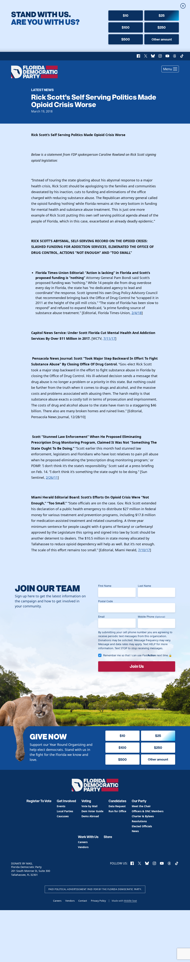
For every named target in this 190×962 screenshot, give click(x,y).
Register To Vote (39, 801)
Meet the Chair (141, 806)
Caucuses (63, 816)
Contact (82, 900)
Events (61, 806)
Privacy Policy (98, 900)
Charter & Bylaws (143, 816)
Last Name (144, 585)
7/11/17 (109, 338)
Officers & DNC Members (147, 811)
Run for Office (117, 811)
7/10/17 (144, 550)
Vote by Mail (89, 806)
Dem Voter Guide (92, 811)
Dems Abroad (90, 816)
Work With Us (88, 837)
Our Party (139, 801)
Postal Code (105, 601)
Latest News (42, 89)
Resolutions (139, 821)
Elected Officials (142, 826)
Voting (86, 801)
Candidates (117, 801)
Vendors (83, 847)
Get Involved (66, 801)
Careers (83, 842)
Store (108, 837)
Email (101, 616)
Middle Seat (130, 900)
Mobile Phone (151, 616)
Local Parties (65, 811)
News (135, 831)
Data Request (117, 806)
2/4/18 (137, 313)
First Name (104, 585)
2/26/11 (52, 477)
